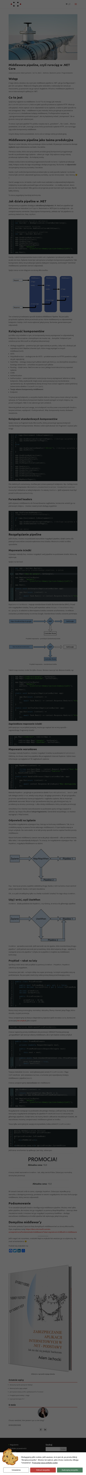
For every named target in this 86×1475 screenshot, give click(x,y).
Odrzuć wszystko (43, 1470)
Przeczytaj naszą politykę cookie (45, 1463)
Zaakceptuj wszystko (70, 1470)
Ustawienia (16, 1470)
